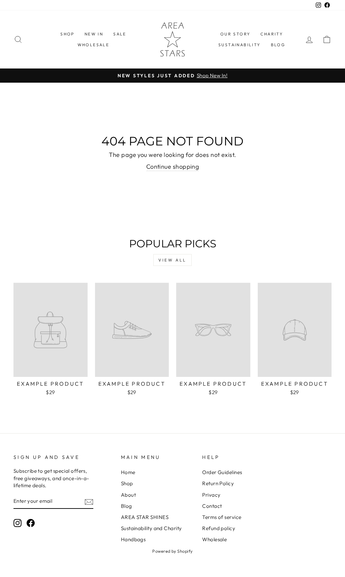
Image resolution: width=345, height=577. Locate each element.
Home (128, 472)
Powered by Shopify (172, 551)
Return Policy (218, 483)
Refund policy (218, 528)
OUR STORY (235, 33)
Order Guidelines (222, 472)
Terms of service (221, 517)
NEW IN (94, 33)
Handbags (133, 539)
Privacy (211, 495)
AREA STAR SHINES (144, 517)
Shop (127, 483)
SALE (119, 33)
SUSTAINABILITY (239, 44)
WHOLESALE (93, 44)
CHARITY (271, 33)
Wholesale (214, 539)
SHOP (67, 33)
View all (172, 260)
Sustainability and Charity (151, 528)
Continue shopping (172, 166)
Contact (212, 506)
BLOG (278, 44)
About (128, 495)
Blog (126, 506)
